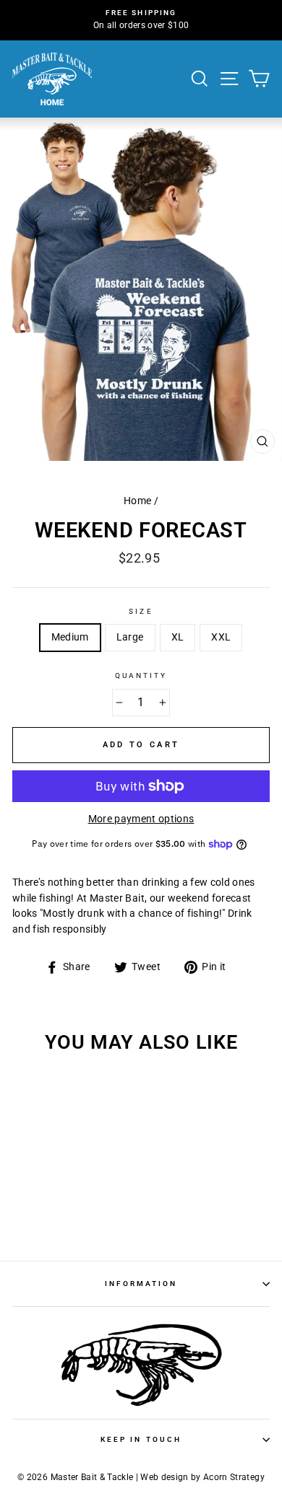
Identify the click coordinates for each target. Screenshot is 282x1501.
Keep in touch (141, 1439)
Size (141, 611)
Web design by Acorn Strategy (202, 1477)
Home (137, 500)
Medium (70, 637)
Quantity (141, 675)
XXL (221, 637)
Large (130, 637)
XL (177, 637)
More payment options (141, 818)
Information (141, 1283)
